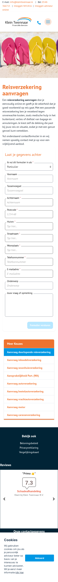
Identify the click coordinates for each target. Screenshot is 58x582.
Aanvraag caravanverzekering (23, 415)
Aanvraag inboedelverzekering (24, 360)
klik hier (19, 572)
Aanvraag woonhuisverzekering (24, 367)
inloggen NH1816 (23, 5)
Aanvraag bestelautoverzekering (25, 391)
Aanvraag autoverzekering (22, 383)
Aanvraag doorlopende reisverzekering (29, 352)
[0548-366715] (39, 22)
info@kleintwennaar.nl (21, 2)
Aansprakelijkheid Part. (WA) (23, 375)
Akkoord (39, 558)
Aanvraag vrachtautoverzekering (25, 399)
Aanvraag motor (16, 407)
